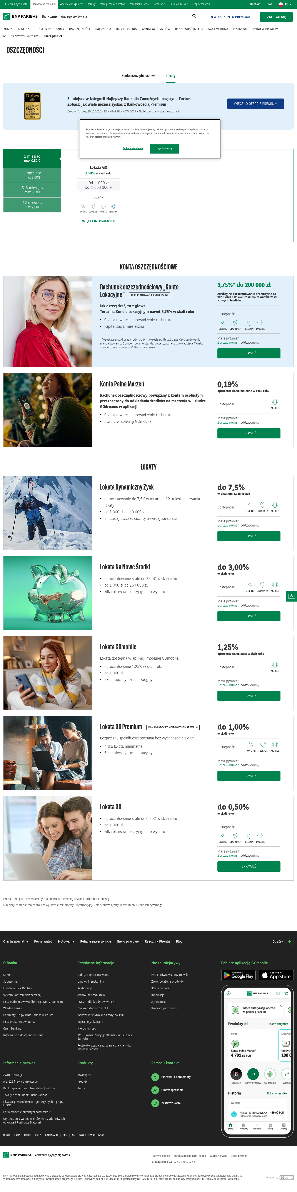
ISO (73, 1135)
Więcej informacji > (98, 221)
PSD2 (38, 1135)
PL (289, 5)
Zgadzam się (165, 148)
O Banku (10, 963)
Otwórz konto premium (230, 17)
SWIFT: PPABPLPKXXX (91, 1135)
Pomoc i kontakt (165, 1063)
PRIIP (17, 1135)
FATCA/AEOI (51, 1135)
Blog (269, 4)
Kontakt (255, 4)
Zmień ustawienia (133, 148)
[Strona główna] (5, 36)
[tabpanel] (177, 195)
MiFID (27, 1135)
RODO (6, 1135)
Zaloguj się (276, 17)
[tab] (32, 158)
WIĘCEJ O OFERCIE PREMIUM (255, 104)
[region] (150, 139)
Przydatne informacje (95, 963)
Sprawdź (261, 353)
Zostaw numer (228, 342)
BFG (65, 1135)
